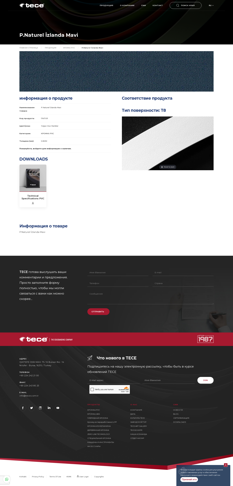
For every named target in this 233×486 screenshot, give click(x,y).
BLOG (176, 414)
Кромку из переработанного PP (102, 422)
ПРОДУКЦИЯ (106, 5)
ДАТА (132, 414)
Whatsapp (7, 479)
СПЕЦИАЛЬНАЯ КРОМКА (99, 438)
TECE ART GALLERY (138, 426)
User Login (84, 476)
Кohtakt (158, 5)
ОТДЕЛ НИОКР (137, 438)
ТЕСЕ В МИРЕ (136, 430)
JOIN (205, 380)
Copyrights (99, 476)
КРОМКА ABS (93, 414)
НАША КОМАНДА (138, 434)
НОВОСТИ (178, 410)
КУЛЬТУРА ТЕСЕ (137, 418)
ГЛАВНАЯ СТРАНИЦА (28, 48)
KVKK (69, 476)
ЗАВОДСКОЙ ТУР (138, 422)
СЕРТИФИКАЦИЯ (181, 418)
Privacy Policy (38, 476)
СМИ (143, 5)
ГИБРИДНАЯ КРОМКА (97, 418)
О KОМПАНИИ (127, 5)
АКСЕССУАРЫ (94, 446)
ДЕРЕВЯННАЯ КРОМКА (98, 430)
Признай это (189, 479)
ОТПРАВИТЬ (97, 311)
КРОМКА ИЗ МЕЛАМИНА (99, 426)
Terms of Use (55, 476)
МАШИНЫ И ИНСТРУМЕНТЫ (100, 442)
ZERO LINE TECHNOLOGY (98, 434)
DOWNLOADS (179, 422)
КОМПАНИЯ (136, 410)
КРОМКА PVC (69, 48)
